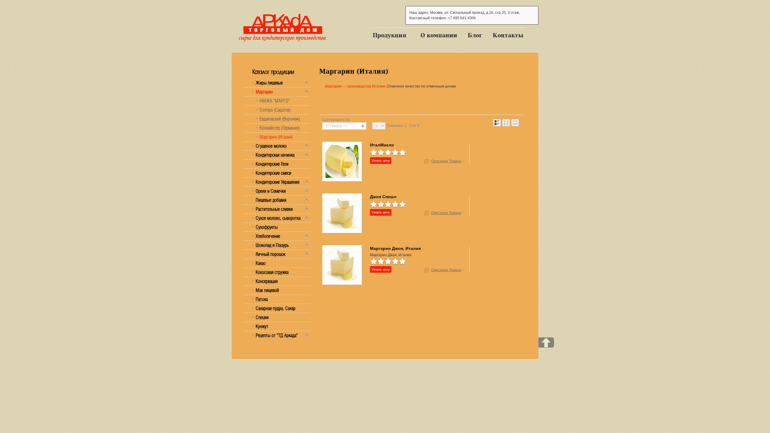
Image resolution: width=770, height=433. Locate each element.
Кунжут (262, 326)
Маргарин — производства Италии (355, 86)
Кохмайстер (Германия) (280, 128)
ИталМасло (382, 145)
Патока (262, 299)
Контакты (508, 35)
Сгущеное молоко (271, 146)
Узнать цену (380, 160)
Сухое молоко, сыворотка (278, 218)
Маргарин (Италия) (276, 137)
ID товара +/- (336, 126)
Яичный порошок (270, 254)
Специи (262, 317)
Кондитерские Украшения (277, 182)
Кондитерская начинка (275, 155)
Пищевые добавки (271, 200)
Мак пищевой (267, 290)
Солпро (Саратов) (275, 109)
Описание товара (446, 161)
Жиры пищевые (269, 82)
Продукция (389, 35)
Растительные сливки (274, 209)
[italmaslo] (342, 161)
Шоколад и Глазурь (272, 245)
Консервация (267, 281)
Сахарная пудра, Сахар (275, 308)
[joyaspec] (342, 213)
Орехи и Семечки (271, 191)
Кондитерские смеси (273, 173)
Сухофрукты (267, 227)
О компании (438, 35)
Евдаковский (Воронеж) (280, 118)
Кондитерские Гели (272, 164)
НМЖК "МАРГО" (275, 100)
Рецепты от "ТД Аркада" (277, 335)
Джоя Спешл (383, 196)
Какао (261, 263)
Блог (475, 35)
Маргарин (264, 91)
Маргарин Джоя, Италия (395, 248)
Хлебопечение (268, 236)
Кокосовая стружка (272, 272)
